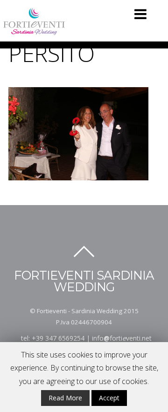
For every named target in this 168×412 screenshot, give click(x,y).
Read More (65, 397)
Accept (109, 397)
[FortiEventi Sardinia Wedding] (34, 32)
